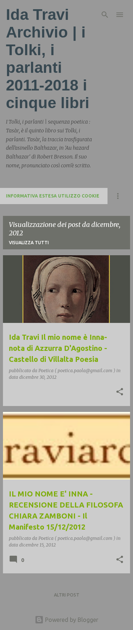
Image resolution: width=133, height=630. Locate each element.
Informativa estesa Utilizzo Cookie (52, 195)
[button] (119, 392)
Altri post (66, 594)
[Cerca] (104, 15)
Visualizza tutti (29, 242)
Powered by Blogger (71, 619)
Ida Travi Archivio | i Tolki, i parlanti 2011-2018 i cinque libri (47, 58)
